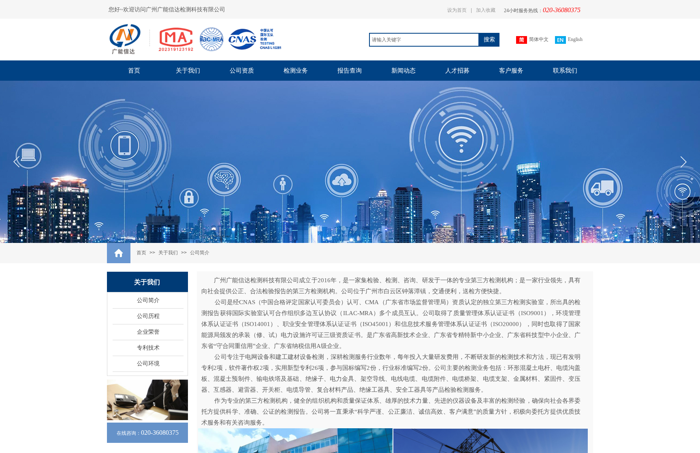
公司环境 (148, 364)
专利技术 (148, 348)
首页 (134, 70)
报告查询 (349, 70)
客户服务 (511, 70)
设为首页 (457, 10)
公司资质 (242, 70)
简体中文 (538, 39)
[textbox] (424, 40)
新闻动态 (403, 70)
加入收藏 (485, 10)
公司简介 (199, 252)
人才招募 (457, 70)
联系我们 (565, 70)
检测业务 (296, 70)
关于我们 (188, 70)
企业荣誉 (148, 332)
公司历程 (148, 316)
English (575, 39)
